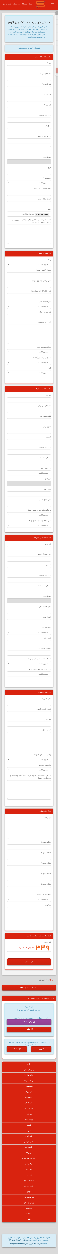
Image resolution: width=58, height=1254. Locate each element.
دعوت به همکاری (29, 1158)
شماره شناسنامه (45, 115)
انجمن (29, 1191)
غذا (49, 368)
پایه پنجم (29, 1097)
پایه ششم (29, 1103)
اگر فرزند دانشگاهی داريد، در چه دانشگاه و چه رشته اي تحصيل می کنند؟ (30, 777)
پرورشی (29, 1114)
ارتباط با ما (29, 1175)
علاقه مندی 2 (46, 853)
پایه (48, 260)
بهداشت (29, 1119)
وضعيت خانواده (45, 765)
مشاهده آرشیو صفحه (28, 988)
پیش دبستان (29, 1202)
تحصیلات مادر (46, 627)
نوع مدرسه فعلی (45, 301)
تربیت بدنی (29, 1108)
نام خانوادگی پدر (44, 406)
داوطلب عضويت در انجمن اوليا (39, 510)
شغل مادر (47, 638)
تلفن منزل (46, 698)
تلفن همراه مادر (45, 606)
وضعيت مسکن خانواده (42, 754)
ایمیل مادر (47, 617)
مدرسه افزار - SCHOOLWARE (20, 1240)
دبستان (29, 1208)
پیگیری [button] (28, 1029)
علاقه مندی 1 (46, 842)
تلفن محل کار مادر (44, 648)
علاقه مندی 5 (46, 884)
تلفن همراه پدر (45, 416)
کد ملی (47, 105)
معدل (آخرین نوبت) (43, 270)
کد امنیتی (47, 942)
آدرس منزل (47, 730)
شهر (49, 147)
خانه (50, 980)
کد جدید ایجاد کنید (26, 948)
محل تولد (47, 126)
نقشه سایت (29, 1186)
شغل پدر (47, 489)
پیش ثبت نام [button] (28, 1022)
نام (49, 63)
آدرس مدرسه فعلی (44, 322)
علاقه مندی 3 (46, 863)
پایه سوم (30, 1086)
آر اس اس (29, 1164)
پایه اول (29, 1075)
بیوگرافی (48, 905)
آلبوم (30, 1153)
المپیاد (29, 1130)
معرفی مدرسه (29, 1197)
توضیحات (47, 817)
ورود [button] (40, 1049)
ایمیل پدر (47, 426)
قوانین (29, 1219)
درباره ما (28, 1169)
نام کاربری (46, 84)
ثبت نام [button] (16, 1049)
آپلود (49, 209)
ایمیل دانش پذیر (44, 199)
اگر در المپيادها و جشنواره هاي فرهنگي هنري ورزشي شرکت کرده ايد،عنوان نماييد (31, 221)
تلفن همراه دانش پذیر (42, 188)
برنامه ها (29, 1214)
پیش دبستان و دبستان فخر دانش (17, 4)
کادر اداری (29, 1136)
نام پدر (48, 395)
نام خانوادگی (45, 73)
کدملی (48, 437)
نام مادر (48, 544)
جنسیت (47, 178)
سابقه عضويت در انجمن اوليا (40, 520)
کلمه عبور (46, 94)
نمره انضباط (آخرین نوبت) (41, 291)
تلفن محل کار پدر (44, 500)
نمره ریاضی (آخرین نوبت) (41, 280)
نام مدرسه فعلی (45, 312)
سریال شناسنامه (44, 136)
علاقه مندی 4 (46, 873)
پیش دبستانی (29, 1070)
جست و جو (28, 1180)
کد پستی (47, 719)
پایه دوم (29, 1081)
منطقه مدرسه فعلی (44, 347)
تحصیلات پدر (46, 468)
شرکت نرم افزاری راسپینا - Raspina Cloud (26, 1243)
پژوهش (29, 1125)
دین (49, 167)
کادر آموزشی (29, 1142)
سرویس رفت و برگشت (42, 357)
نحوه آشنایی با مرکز (43, 894)
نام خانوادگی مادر (44, 554)
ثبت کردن (29, 962)
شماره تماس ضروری (43, 709)
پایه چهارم (29, 1092)
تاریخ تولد (47, 157)
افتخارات (28, 1147)
